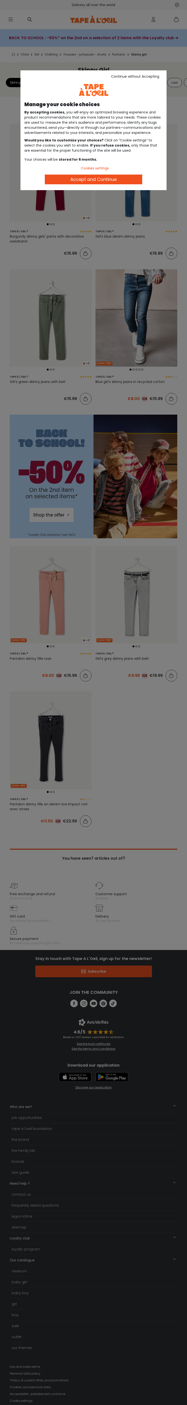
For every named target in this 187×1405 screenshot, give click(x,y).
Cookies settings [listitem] (95, 168)
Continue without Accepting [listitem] (135, 76)
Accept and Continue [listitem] (93, 179)
